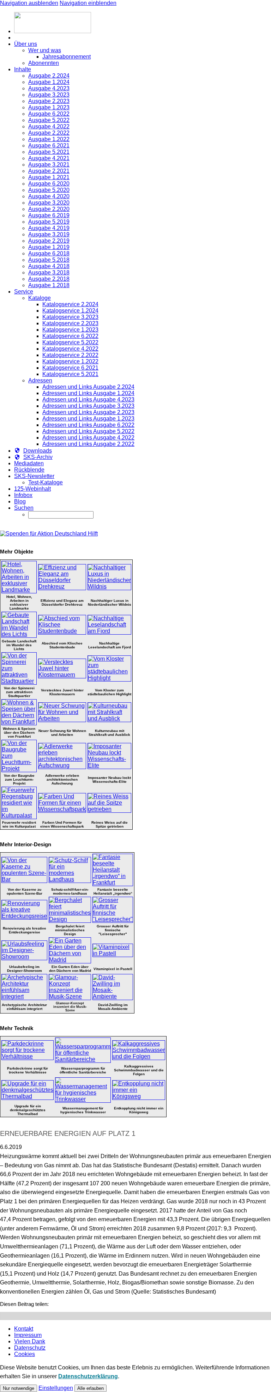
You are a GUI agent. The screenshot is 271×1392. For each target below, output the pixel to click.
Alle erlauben (90, 1388)
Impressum (28, 1335)
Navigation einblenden (88, 3)
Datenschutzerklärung (88, 1376)
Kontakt (23, 1329)
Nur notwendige (18, 1388)
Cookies (24, 1354)
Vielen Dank (29, 1341)
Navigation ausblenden (29, 3)
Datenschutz (30, 1348)
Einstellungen (55, 1388)
